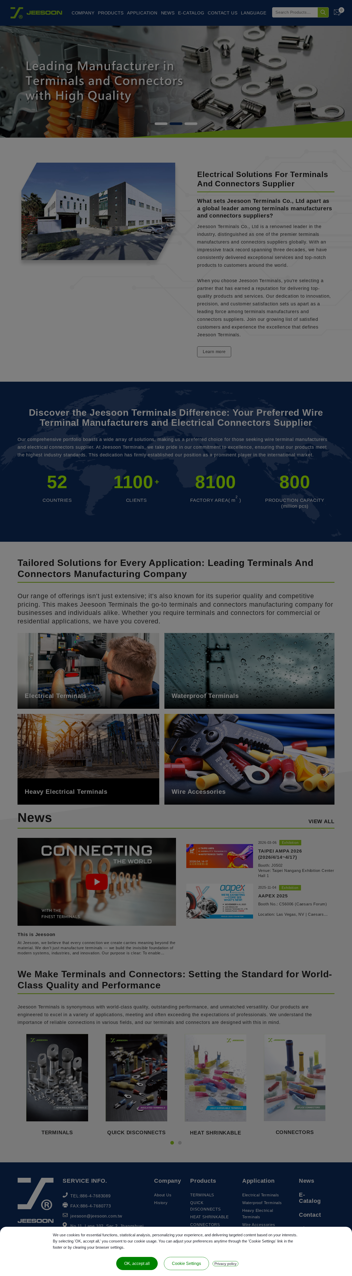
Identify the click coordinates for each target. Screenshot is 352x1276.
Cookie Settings (186, 1263)
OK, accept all (137, 1263)
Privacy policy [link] (225, 1264)
